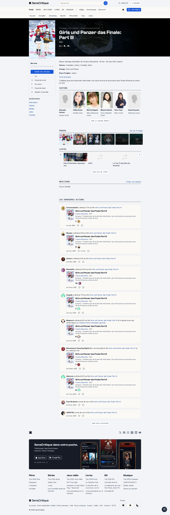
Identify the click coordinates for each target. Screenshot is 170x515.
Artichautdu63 (72, 208)
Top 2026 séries (54, 479)
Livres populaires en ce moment (94, 492)
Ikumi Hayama (133, 110)
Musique (128, 475)
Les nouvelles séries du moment (56, 490)
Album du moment (130, 489)
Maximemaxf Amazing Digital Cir (79, 348)
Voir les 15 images (136, 131)
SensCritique (63, 28)
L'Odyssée (32, 485)
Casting (63, 88)
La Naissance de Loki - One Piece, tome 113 (112, 486)
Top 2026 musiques (130, 479)
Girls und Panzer (72, 69)
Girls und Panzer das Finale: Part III (90, 28)
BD (106, 475)
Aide (71, 506)
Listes (62, 149)
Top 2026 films (34, 479)
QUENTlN (70, 413)
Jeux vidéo (73, 475)
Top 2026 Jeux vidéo (75, 479)
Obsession (33, 482)
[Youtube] (140, 433)
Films (69, 28)
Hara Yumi (118, 110)
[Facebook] (124, 433)
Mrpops (69, 233)
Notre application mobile (46, 506)
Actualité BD (109, 491)
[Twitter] (120, 433)
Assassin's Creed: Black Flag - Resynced (75, 486)
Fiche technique (65, 77)
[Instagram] (128, 433)
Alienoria (69, 376)
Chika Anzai (77, 110)
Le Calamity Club (92, 482)
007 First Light (72, 482)
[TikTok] (132, 433)
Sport (90, 65)
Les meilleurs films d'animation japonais (90, 323)
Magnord (69, 320)
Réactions (64, 181)
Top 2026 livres (91, 479)
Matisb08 (70, 269)
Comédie (83, 65)
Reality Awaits (128, 485)
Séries (51, 475)
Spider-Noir (52, 482)
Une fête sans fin (110, 482)
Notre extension (63, 506)
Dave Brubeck (71, 402)
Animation (76, 28)
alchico (69, 258)
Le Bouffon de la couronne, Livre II (92, 486)
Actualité (32, 489)
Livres (89, 475)
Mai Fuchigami (92, 110)
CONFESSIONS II (130, 482)
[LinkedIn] (136, 433)
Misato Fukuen (106, 110)
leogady (69, 295)
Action (77, 65)
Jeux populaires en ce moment (75, 492)
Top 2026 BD (109, 479)
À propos (32, 506)
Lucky (50, 485)
